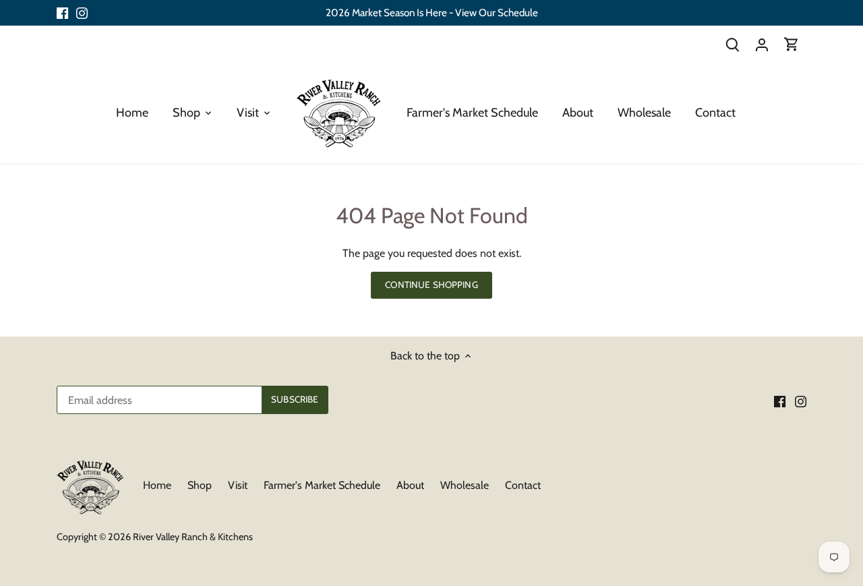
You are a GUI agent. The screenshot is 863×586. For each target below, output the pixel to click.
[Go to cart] (791, 44)
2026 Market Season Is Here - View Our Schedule (432, 12)
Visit (237, 485)
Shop (199, 485)
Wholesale (464, 485)
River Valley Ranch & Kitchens (193, 537)
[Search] (732, 44)
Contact (523, 485)
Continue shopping (431, 284)
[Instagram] (82, 12)
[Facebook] (62, 12)
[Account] (762, 44)
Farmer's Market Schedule (322, 485)
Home (157, 485)
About (410, 485)
